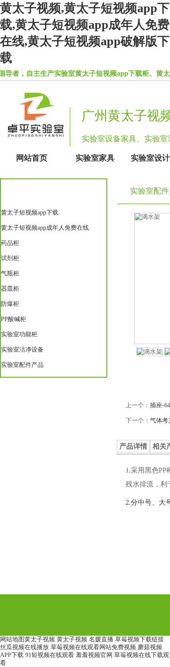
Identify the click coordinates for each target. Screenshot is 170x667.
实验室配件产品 (22, 365)
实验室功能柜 (19, 334)
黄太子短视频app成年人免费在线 (45, 228)
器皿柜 (10, 288)
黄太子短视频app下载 (29, 212)
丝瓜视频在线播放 (24, 647)
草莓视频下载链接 (139, 639)
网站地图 (12, 639)
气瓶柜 (10, 273)
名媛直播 (101, 639)
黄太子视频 (39, 639)
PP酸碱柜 (13, 319)
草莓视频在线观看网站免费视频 (93, 647)
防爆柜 (10, 304)
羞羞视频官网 (94, 655)
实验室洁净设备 (22, 349)
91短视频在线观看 (49, 655)
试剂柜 (10, 258)
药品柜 (10, 243)
